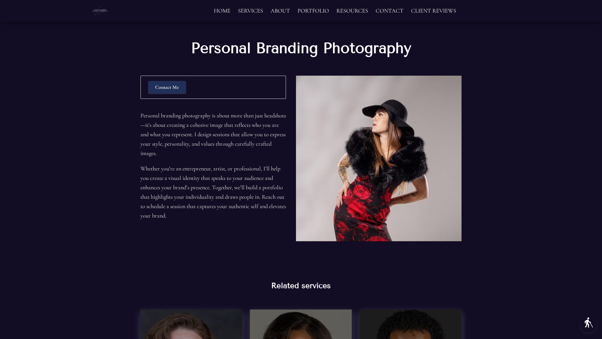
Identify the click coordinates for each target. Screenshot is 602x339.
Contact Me (167, 87)
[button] (588, 324)
